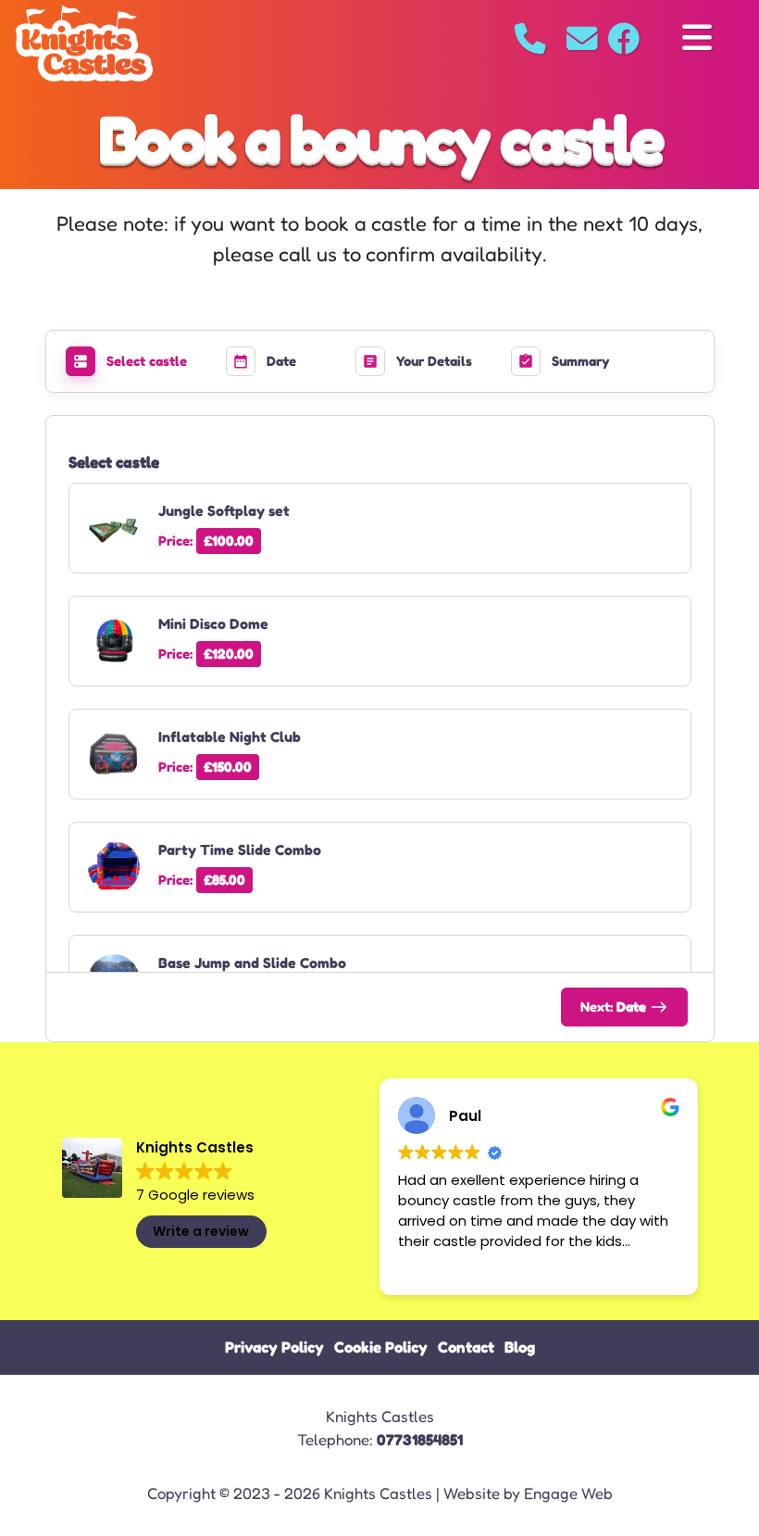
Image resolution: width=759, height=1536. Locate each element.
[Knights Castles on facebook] (622, 39)
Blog (519, 1347)
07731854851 (420, 1439)
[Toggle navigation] (696, 38)
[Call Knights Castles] (530, 39)
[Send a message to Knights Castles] (584, 39)
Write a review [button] (201, 1231)
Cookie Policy (381, 1347)
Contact (466, 1347)
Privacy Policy (274, 1347)
